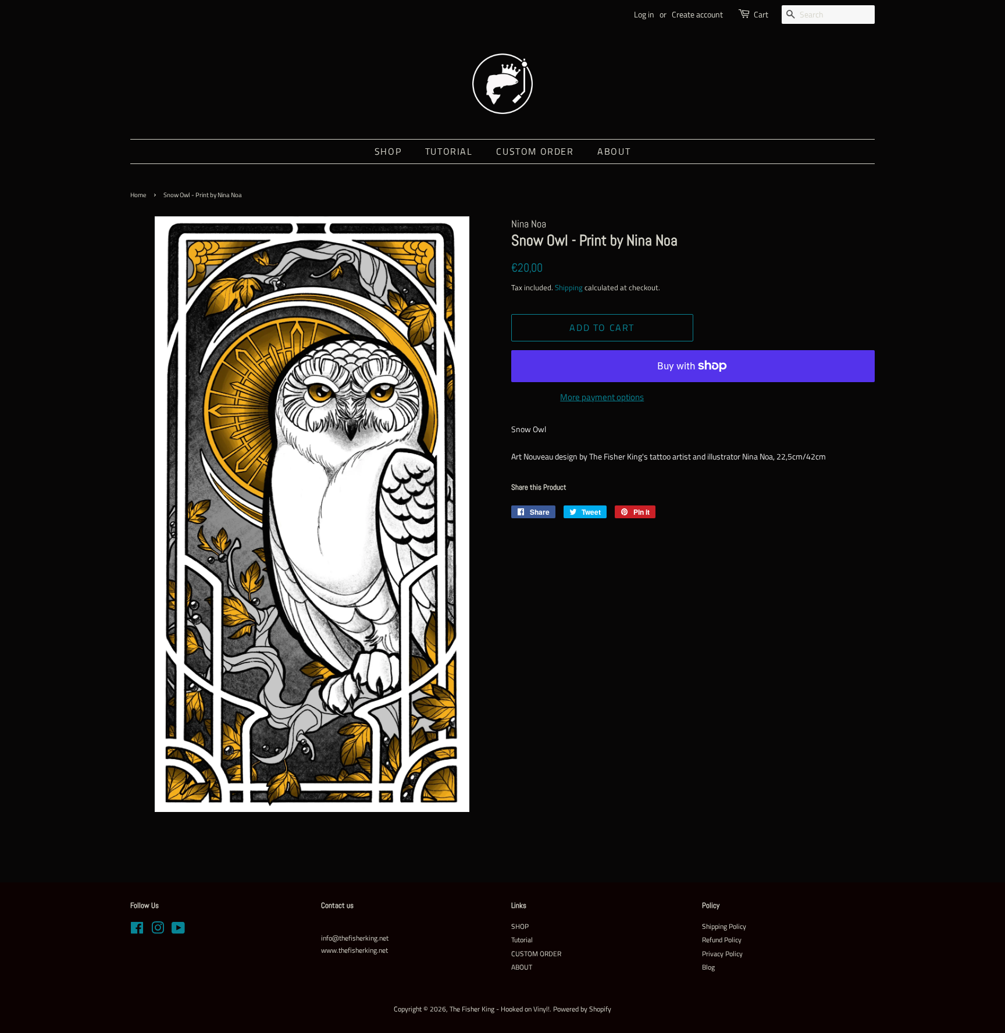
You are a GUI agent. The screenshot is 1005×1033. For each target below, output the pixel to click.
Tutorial (449, 151)
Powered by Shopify (582, 1009)
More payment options (602, 397)
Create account (697, 14)
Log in (644, 14)
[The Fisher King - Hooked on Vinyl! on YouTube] (178, 930)
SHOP (388, 151)
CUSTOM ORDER (534, 151)
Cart (761, 14)
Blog (708, 967)
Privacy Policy (722, 954)
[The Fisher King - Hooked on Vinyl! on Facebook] (137, 930)
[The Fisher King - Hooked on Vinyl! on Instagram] (157, 930)
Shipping (569, 287)
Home (138, 195)
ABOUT (613, 151)
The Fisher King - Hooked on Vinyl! (500, 1009)
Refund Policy (722, 940)
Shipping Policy (724, 926)
